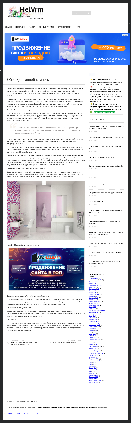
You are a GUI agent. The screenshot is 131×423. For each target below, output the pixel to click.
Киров (90, 308)
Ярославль (92, 382)
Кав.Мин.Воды (93, 301)
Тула (90, 366)
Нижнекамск (92, 321)
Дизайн (8, 27)
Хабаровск (92, 375)
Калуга (91, 307)
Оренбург (91, 330)
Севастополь (92, 352)
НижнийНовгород (94, 323)
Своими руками (46, 27)
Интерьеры (20, 27)
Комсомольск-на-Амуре (95, 310)
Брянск (91, 283)
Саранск (91, 348)
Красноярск (92, 314)
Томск (90, 364)
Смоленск (91, 355)
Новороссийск (92, 325)
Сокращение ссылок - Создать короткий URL (22, 413)
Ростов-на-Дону (93, 339)
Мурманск (91, 319)
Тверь (90, 362)
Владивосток (92, 289)
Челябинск (92, 377)
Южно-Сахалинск (93, 380)
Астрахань (91, 282)
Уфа (90, 371)
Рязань (91, 341)
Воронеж (91, 291)
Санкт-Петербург (93, 346)
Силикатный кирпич (94, 353)
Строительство (65, 27)
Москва (91, 317)
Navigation (92, 278)
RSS (96, 278)
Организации (92, 328)
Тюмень (91, 368)
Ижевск (91, 296)
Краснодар (92, 312)
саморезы (91, 344)
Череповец (92, 379)
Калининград (92, 305)
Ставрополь (92, 359)
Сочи (90, 357)
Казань (91, 303)
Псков (90, 335)
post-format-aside (93, 280)
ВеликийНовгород (94, 285)
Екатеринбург (92, 294)
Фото (77, 27)
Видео (90, 287)
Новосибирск (92, 326)
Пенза (90, 332)
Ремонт (32, 27)
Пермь (90, 334)
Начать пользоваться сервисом (104, 112)
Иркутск (91, 300)
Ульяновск (92, 370)
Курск (90, 316)
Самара (91, 343)
